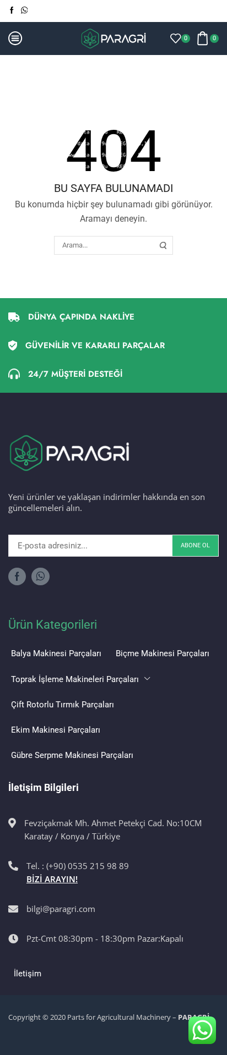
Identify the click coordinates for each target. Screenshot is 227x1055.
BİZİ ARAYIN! (52, 878)
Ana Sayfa (27, 68)
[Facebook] (11, 11)
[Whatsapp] (24, 11)
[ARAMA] (163, 245)
